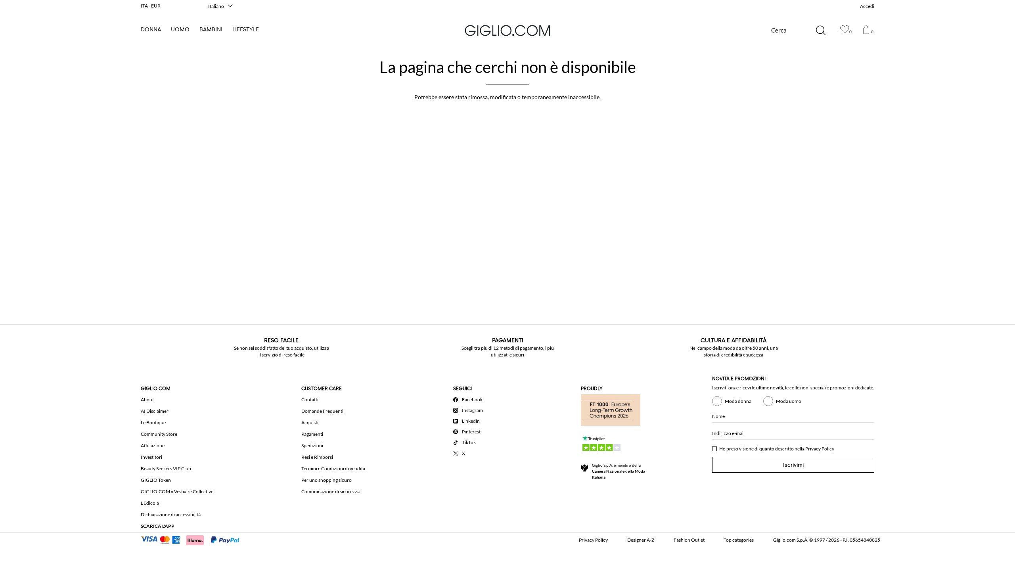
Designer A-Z (640, 540)
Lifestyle (245, 29)
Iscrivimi (793, 465)
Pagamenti (312, 434)
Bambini (210, 29)
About (147, 399)
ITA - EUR (151, 6)
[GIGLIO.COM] (507, 30)
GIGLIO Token (156, 480)
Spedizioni (312, 445)
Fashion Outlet (689, 540)
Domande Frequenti (322, 411)
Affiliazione (153, 445)
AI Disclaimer (155, 411)
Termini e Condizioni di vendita (333, 468)
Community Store (159, 434)
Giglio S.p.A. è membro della (618, 471)
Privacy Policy (819, 449)
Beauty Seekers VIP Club (166, 468)
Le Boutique (153, 422)
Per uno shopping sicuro (326, 480)
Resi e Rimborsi (317, 457)
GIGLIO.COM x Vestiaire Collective (177, 491)
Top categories (739, 540)
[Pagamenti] (194, 539)
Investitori (151, 457)
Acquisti (309, 422)
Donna (151, 29)
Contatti (309, 399)
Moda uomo (788, 401)
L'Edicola (150, 503)
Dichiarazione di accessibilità (171, 514)
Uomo (180, 29)
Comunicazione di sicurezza (330, 491)
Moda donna (738, 401)
